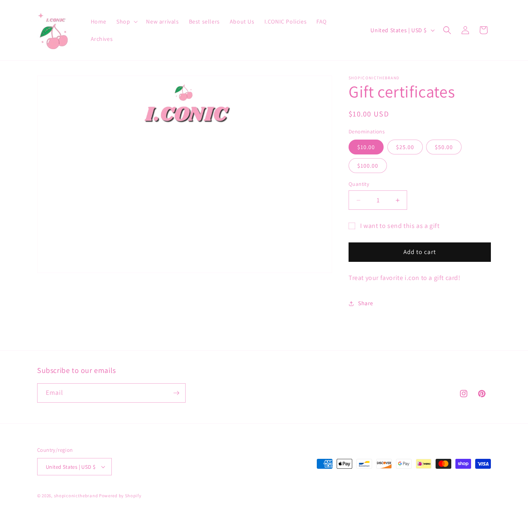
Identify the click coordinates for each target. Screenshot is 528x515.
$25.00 (405, 147)
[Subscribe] (176, 393)
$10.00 (366, 147)
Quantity (359, 183)
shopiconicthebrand (76, 495)
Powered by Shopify (120, 495)
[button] (126, 21)
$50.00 (444, 147)
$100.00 (367, 165)
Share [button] (365, 303)
